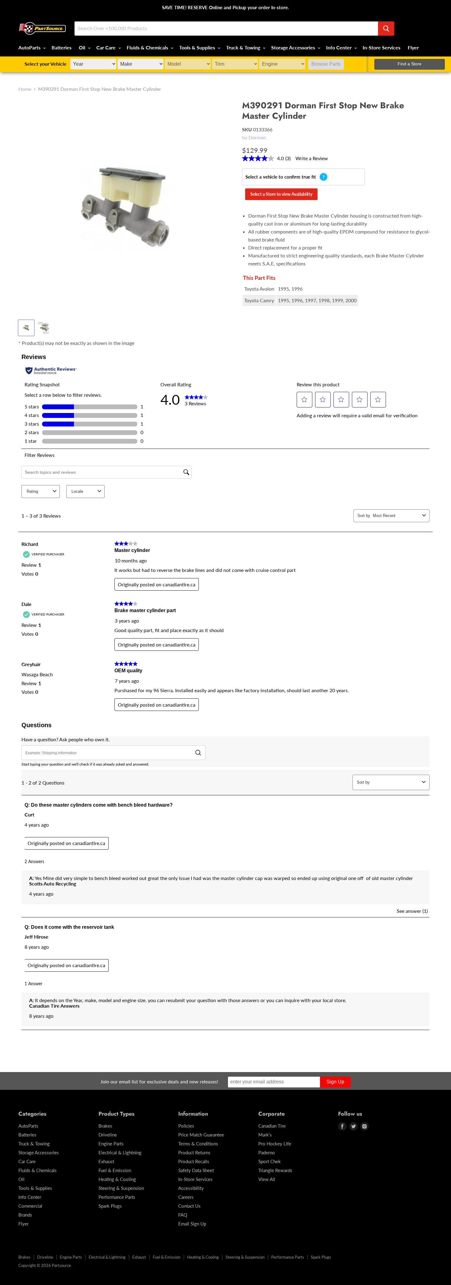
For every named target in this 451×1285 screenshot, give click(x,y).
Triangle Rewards (275, 1170)
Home (24, 89)
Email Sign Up (192, 1223)
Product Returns (194, 1152)
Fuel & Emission (114, 1170)
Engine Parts (111, 1143)
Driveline (107, 1134)
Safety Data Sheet (196, 1170)
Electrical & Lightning (119, 1152)
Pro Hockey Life (274, 1143)
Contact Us (189, 1206)
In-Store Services (381, 47)
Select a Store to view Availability (281, 194)
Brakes (105, 1126)
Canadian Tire (272, 1126)
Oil (83, 47)
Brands (25, 1214)
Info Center (339, 47)
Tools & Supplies (197, 47)
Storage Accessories (293, 47)
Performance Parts (116, 1197)
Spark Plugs (110, 1206)
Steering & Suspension (121, 1188)
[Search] (386, 28)
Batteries (61, 47)
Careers (186, 1197)
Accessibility (191, 1188)
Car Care (106, 47)
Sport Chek (269, 1161)
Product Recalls (193, 1161)
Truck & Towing (243, 47)
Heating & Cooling (117, 1179)
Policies (186, 1126)
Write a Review (311, 158)
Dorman (257, 137)
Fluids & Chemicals (148, 47)
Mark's (265, 1134)
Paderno (266, 1152)
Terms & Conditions (198, 1143)
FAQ (182, 1214)
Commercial (30, 1206)
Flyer (413, 47)
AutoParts (30, 47)
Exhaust (106, 1161)
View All (266, 1179)
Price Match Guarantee (201, 1134)
